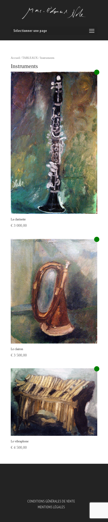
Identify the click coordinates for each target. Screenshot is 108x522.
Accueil (15, 57)
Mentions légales (51, 507)
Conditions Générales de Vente (51, 501)
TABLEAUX (30, 57)
